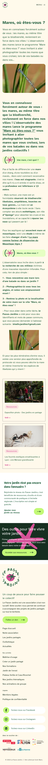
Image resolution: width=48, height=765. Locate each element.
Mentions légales (10, 695)
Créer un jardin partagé (13, 661)
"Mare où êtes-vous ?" (19, 130)
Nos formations (9, 666)
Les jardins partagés (12, 637)
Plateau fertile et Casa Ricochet (17, 675)
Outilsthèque (8, 642)
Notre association (10, 633)
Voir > (7, 417)
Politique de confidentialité (15, 699)
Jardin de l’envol (10, 670)
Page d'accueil (9, 628)
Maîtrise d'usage (10, 657)
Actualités (7, 646)
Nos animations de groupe (14, 684)
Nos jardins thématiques (13, 679)
